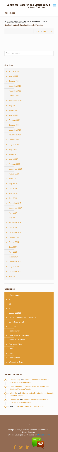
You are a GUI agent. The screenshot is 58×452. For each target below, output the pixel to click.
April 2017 (13, 213)
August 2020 (14, 145)
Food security (14, 331)
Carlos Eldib (14, 400)
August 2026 (14, 71)
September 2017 (15, 208)
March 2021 (13, 115)
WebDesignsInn (43, 435)
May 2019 (13, 184)
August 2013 (14, 267)
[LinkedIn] (27, 447)
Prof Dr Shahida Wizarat (16, 21)
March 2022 (13, 76)
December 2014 (15, 232)
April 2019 (13, 188)
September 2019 (15, 169)
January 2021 (14, 125)
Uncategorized (14, 358)
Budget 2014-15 (15, 313)
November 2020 (15, 135)
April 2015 (13, 228)
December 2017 (15, 203)
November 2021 (15, 91)
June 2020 (13, 154)
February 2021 (14, 120)
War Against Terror (16, 362)
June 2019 (13, 179)
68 (10, 304)
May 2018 (13, 193)
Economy (12, 326)
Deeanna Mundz (16, 386)
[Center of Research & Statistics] (29, 4)
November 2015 (15, 223)
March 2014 (13, 257)
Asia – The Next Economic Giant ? (31, 406)
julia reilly (13, 393)
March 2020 (13, 159)
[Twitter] (21, 447)
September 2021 (15, 101)
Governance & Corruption (19, 335)
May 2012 (13, 276)
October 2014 (14, 237)
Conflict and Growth (16, 322)
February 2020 (14, 164)
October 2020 (14, 140)
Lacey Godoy (15, 380)
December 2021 (15, 86)
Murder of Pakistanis (17, 340)
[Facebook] (14, 447)
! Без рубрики (14, 295)
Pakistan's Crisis (15, 344)
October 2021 (14, 96)
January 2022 (14, 81)
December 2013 (15, 262)
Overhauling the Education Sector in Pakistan (23, 25)
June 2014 (13, 247)
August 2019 (14, 174)
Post (11, 349)
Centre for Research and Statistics (22, 317)
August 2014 (14, 242)
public (11, 353)
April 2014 (13, 252)
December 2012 (15, 271)
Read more (47, 31)
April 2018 (13, 198)
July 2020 (12, 149)
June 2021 (13, 110)
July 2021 (12, 106)
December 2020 (15, 130)
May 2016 (13, 218)
